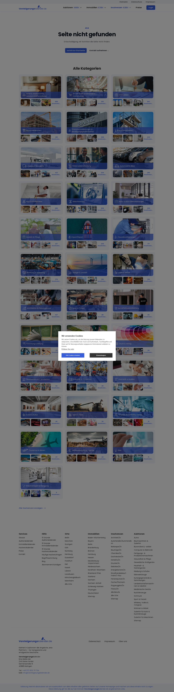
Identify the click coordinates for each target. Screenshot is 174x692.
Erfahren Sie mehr (68, 349)
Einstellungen (101, 355)
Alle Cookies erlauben (73, 355)
